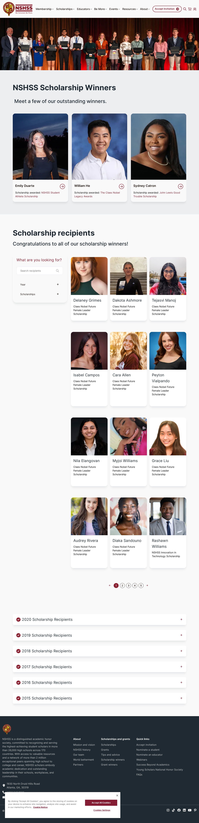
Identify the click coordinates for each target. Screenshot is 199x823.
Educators (83, 9)
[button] (53, 9)
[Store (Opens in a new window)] (190, 9)
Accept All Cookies (101, 802)
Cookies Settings (101, 810)
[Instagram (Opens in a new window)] (168, 810)
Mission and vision (84, 744)
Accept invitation (146, 744)
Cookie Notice (40, 807)
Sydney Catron (144, 186)
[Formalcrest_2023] (6, 729)
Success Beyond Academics (152, 764)
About (144, 9)
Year (22, 284)
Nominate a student (148, 749)
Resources (129, 9)
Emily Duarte (24, 186)
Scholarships (64, 9)
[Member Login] (195, 9)
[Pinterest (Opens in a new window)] (195, 810)
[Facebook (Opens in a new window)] (178, 810)
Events (113, 9)
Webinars (141, 759)
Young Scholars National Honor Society (159, 769)
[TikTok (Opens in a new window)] (173, 810)
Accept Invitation (164, 8)
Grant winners (109, 764)
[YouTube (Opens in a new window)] (190, 810)
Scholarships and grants (115, 739)
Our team (78, 754)
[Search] (185, 9)
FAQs (139, 774)
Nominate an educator (149, 754)
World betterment (83, 759)
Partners (78, 764)
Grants (105, 749)
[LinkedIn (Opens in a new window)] (184, 810)
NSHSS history (81, 749)
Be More (99, 9)
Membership (44, 9)
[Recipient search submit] (57, 270)
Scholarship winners (113, 759)
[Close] (117, 795)
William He (82, 186)
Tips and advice (110, 754)
